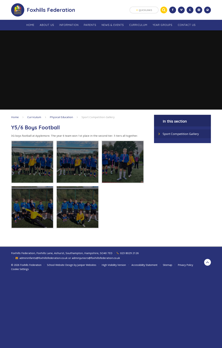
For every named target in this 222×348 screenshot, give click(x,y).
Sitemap (167, 265)
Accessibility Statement (144, 265)
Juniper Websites (86, 265)
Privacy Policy (185, 265)
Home (15, 117)
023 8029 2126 (129, 253)
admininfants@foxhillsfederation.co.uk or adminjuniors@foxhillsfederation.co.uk (69, 258)
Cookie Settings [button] (20, 269)
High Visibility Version (114, 265)
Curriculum (34, 117)
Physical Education (61, 117)
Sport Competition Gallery (98, 117)
